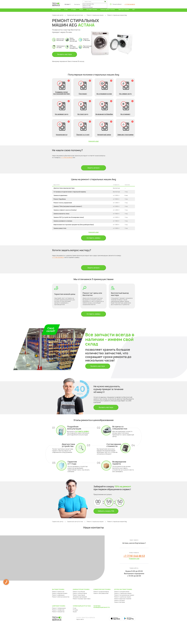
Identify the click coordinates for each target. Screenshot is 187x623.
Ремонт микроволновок (59, 593)
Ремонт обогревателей (101, 593)
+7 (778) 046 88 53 (129, 4)
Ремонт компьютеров (80, 593)
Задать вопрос (93, 168)
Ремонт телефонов (58, 610)
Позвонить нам (134, 559)
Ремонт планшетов (58, 611)
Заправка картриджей (80, 597)
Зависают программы (125, 135)
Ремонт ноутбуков (79, 591)
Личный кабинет (117, 4)
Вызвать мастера (64, 54)
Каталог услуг (56, 9)
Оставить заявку (93, 238)
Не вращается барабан (104, 114)
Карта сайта (80, 619)
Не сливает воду (125, 94)
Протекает (83, 94)
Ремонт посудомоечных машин (124, 595)
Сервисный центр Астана (75, 15)
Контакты (77, 4)
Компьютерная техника (108, 9)
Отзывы (73, 9)
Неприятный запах (104, 135)
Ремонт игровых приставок (81, 599)
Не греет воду (82, 114)
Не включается (61, 135)
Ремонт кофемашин (58, 595)
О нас (66, 9)
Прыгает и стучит (82, 135)
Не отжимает (125, 114)
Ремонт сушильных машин (122, 597)
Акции (81, 9)
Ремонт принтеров (79, 595)
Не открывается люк (104, 94)
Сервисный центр (57, 15)
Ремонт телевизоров (59, 608)
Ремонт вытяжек (119, 602)
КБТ (134, 9)
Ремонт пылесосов (58, 591)
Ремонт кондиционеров (101, 591)
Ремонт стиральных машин (95, 15)
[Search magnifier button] (105, 1)
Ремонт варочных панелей (122, 599)
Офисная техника (123, 9)
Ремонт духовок (119, 600)
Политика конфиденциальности (102, 606)
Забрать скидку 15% (106, 511)
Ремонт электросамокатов (60, 597)
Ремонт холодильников (121, 591)
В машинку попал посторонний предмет (61, 93)
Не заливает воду (61, 114)
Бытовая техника (92, 9)
